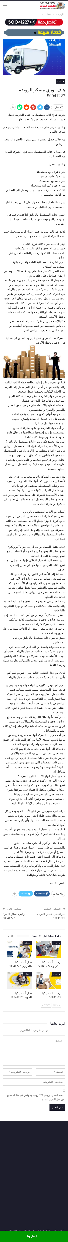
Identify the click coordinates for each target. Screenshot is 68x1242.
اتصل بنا (32, 1236)
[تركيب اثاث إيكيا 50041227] (48, 980)
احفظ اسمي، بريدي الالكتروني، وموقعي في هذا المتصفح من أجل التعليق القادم (35, 1097)
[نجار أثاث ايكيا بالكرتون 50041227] (19, 949)
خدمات (60, 81)
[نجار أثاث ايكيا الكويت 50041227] (19, 980)
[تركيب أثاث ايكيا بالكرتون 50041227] (48, 949)
